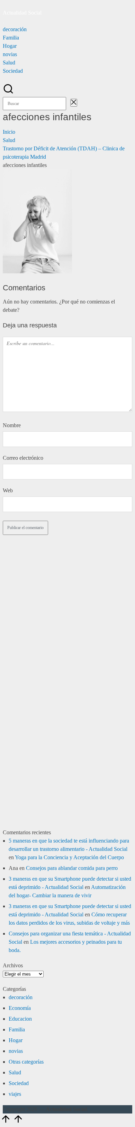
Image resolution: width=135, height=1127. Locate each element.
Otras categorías (26, 1062)
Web (8, 490)
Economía (20, 1008)
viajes (15, 1094)
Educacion (20, 1019)
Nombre (12, 425)
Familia (17, 1029)
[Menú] (3, 23)
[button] (68, 103)
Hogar (15, 1040)
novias (16, 1051)
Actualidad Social (22, 13)
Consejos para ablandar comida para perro (72, 868)
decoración (21, 997)
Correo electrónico (23, 458)
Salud (15, 1072)
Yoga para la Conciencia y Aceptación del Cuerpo (69, 857)
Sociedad (19, 1083)
